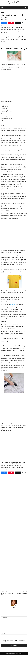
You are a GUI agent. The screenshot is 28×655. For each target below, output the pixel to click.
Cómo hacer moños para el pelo (7, 594)
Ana (2, 19)
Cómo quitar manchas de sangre (12, 16)
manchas (6, 66)
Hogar (6, 10)
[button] (2, 7)
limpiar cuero (13, 304)
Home (2, 10)
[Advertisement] (14, 86)
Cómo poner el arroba (22, 593)
